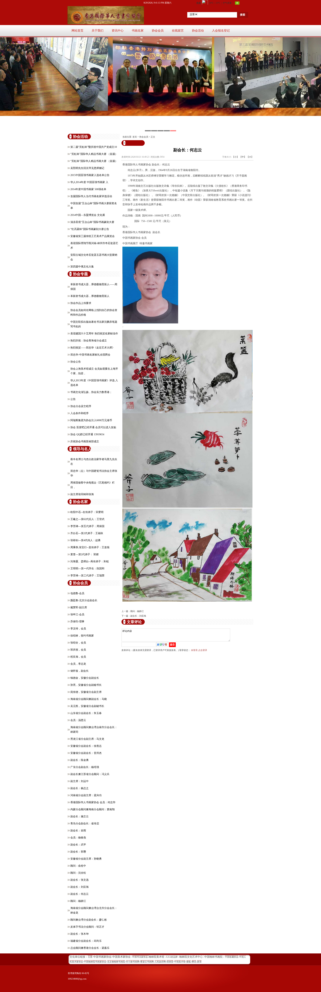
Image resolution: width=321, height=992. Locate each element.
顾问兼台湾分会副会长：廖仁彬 (88, 919)
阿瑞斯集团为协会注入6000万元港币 (91, 420)
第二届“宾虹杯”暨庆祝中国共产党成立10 (93, 147)
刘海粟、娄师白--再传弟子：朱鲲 (89, 561)
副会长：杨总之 (79, 788)
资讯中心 (118, 30)
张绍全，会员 (78, 642)
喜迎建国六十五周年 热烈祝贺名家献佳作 (94, 333)
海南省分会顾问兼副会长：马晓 (88, 699)
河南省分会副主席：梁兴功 (86, 795)
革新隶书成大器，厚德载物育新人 (89, 296)
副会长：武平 (78, 844)
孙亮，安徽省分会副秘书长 (86, 685)
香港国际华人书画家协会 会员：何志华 (92, 802)
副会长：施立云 (79, 816)
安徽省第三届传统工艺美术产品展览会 (92, 236)
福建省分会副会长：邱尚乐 (86, 941)
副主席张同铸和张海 (82, 494)
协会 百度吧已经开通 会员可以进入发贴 (93, 427)
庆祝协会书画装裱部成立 (84, 441)
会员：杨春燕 (78, 837)
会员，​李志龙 (78, 663)
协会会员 (158, 30)
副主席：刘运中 (79, 781)
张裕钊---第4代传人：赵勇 (85, 540)
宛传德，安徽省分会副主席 (86, 692)
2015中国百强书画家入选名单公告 (89, 175)
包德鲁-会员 (77, 593)
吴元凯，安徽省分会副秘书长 (87, 706)
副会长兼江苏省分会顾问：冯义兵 (89, 774)
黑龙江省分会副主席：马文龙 (87, 739)
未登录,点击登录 (199, 650)
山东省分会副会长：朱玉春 (86, 713)
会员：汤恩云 (78, 720)
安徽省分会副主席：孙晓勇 (86, 858)
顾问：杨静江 (78, 901)
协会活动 (198, 30)
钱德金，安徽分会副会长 (84, 678)
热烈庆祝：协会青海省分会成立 (88, 340)
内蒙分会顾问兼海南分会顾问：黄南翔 (92, 809)
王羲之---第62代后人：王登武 (87, 519)
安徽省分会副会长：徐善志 (86, 746)
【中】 (242, 157)
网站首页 (77, 30)
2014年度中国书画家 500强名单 (88, 189)
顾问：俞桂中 (78, 865)
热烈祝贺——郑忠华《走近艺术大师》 (92, 347)
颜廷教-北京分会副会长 (83, 600)
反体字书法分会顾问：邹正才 (87, 926)
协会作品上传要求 (80, 303)
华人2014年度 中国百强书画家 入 (89, 182)
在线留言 (178, 30)
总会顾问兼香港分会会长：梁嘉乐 (89, 948)
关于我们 (97, 30)
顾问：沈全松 (78, 872)
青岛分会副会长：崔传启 (84, 823)
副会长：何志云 (79, 894)
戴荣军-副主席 (78, 607)
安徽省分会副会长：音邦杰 (86, 753)
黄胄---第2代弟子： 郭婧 (84, 554)
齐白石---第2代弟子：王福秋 (86, 533)
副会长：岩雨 (78, 830)
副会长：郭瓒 (78, 851)
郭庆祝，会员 (78, 649)
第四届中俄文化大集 (82, 266)
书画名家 (138, 30)
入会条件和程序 (79, 413)
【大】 (250, 157)
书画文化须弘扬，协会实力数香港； (91, 392)
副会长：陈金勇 (79, 760)
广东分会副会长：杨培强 (84, 767)
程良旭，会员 (78, 656)
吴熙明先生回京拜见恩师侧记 (87, 168)
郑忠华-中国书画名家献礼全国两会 (90, 354)
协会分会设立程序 (80, 406)
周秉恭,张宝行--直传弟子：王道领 (89, 547)
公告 (73, 399)
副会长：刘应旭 (79, 887)
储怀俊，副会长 (79, 670)
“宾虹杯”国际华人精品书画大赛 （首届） (94, 154)
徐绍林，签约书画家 (82, 635)
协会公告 (75, 361)
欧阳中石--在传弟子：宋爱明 (86, 512)
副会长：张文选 (79, 880)
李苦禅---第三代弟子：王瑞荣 (87, 575)
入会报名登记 (221, 30)
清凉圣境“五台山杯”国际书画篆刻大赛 (92, 222)
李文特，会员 (78, 628)
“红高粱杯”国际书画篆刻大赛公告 (89, 229)
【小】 (235, 157)
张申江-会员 (77, 614)
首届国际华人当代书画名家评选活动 (91, 196)
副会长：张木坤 (79, 933)
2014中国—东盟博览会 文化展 (87, 215)
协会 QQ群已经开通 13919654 (87, 434)
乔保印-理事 (77, 621)
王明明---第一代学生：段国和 (87, 568)
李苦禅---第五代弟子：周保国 (87, 526)
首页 (134, 137)
